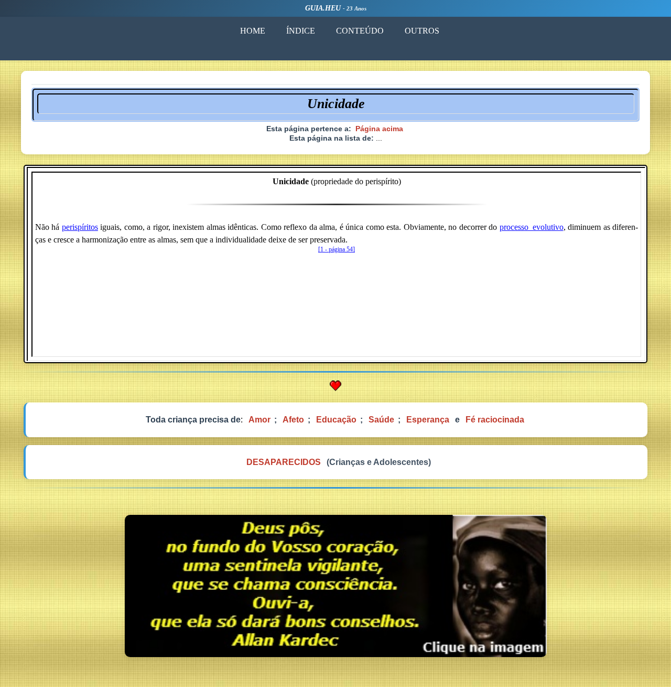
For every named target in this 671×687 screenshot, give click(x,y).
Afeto (293, 419)
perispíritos (80, 227)
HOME (252, 30)
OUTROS (422, 30)
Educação (336, 419)
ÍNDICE (300, 30)
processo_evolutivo (532, 227)
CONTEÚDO (360, 30)
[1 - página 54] (336, 249)
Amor (259, 419)
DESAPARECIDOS (283, 462)
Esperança (427, 419)
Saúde (381, 419)
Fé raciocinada (495, 419)
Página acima (379, 128)
